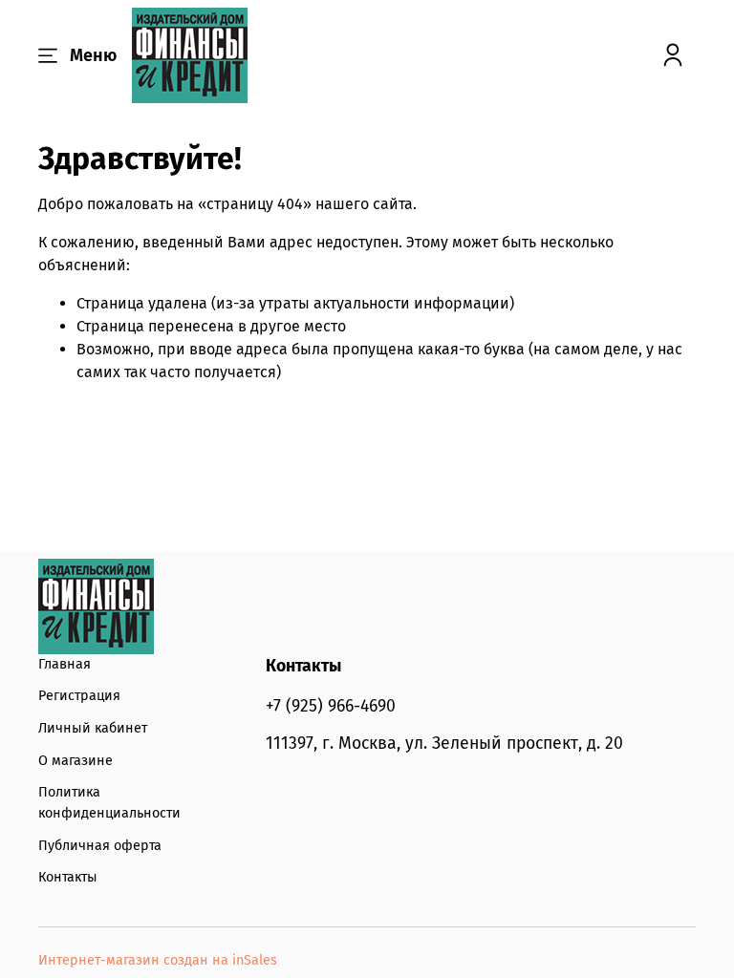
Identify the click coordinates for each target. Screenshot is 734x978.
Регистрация (79, 696)
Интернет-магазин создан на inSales (157, 960)
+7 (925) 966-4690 (331, 706)
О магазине (75, 761)
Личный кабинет (92, 728)
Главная (64, 664)
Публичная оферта (100, 846)
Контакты (67, 877)
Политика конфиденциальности (109, 802)
